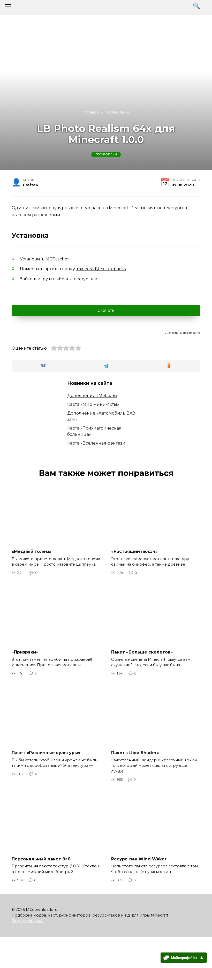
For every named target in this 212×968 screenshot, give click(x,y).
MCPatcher (57, 259)
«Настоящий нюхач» (134, 551)
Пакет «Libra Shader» (135, 752)
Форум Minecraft (28, 920)
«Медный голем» (31, 551)
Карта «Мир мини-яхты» (93, 404)
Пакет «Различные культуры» (46, 752)
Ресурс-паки (106, 154)
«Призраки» (25, 652)
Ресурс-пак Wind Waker (138, 859)
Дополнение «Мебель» (92, 395)
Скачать (106, 310)
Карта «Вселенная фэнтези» (97, 443)
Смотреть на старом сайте (182, 332)
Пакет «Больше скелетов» (142, 652)
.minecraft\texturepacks (101, 268)
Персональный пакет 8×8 (41, 859)
